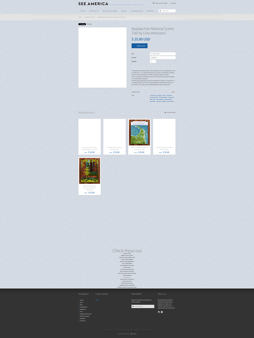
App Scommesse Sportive (127, 271)
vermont (159, 101)
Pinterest (89, 24)
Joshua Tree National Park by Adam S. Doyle (164, 148)
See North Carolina (90, 17)
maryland (169, 95)
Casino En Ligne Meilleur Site (127, 257)
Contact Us (83, 320)
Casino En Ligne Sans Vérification (127, 273)
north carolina (159, 99)
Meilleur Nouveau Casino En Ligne (127, 287)
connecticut (153, 95)
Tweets (97, 300)
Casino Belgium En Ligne (127, 265)
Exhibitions (83, 309)
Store (82, 10)
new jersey (171, 97)
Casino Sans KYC (127, 281)
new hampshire (163, 97)
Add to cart (141, 46)
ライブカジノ (127, 277)
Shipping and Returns (86, 314)
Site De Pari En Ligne (127, 283)
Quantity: (134, 61)
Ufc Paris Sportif (127, 275)
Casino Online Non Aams (127, 269)
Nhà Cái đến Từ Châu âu (127, 279)
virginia (164, 101)
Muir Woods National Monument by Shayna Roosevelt (89, 188)
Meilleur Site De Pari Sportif (127, 285)
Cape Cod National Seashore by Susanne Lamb (139, 148)
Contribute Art (136, 10)
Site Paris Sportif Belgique (127, 261)
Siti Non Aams (127, 267)
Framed (134, 57)
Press (81, 311)
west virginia (170, 101)
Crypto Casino (127, 253)
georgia (159, 95)
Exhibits (150, 10)
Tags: (133, 95)
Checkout (173, 3)
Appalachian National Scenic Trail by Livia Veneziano (112, 17)
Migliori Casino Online (127, 255)
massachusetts (154, 97)
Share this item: (136, 92)
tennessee (153, 101)
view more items (171, 112)
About (123, 10)
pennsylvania (167, 99)
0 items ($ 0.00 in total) (161, 3)
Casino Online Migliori (127, 259)
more (173, 92)
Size (133, 54)
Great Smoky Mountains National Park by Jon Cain (89, 148)
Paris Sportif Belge (127, 263)
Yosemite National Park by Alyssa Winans (114, 148)
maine (164, 95)
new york (152, 99)
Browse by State (110, 10)
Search (82, 300)
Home (80, 17)
